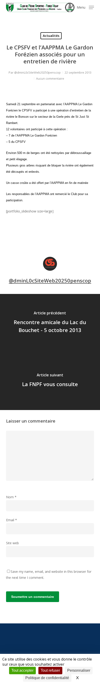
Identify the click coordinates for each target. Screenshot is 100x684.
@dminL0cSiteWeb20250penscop (37, 72)
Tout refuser (50, 670)
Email (11, 520)
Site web (12, 543)
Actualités (51, 35)
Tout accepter (22, 670)
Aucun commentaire (50, 78)
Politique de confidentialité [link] (47, 678)
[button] (85, 7)
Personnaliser (78, 670)
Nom (11, 497)
